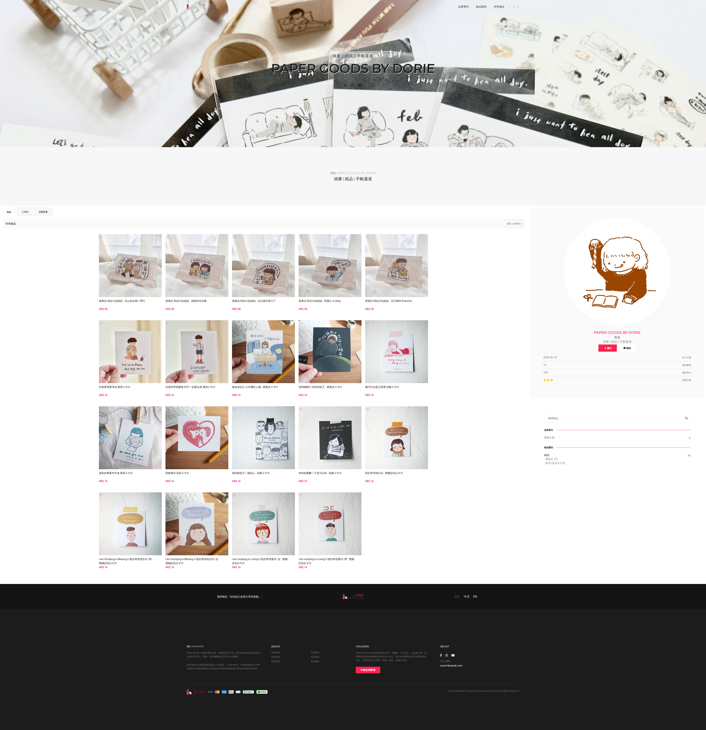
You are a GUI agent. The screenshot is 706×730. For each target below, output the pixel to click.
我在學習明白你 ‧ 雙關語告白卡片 (384, 473)
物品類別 (481, 6)
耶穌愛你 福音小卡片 (177, 473)
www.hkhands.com (451, 665)
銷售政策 (275, 657)
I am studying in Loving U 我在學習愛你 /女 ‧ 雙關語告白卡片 (260, 561)
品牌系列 (463, 6)
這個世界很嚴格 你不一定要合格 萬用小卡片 (190, 387)
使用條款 (275, 652)
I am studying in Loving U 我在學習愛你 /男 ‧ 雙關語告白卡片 (326, 561)
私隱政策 (315, 652)
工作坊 (25, 211)
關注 (609, 348)
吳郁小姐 (549, 437)
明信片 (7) (551, 459)
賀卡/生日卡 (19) (555, 463)
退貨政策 (315, 657)
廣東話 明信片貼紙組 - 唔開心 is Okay (320, 300)
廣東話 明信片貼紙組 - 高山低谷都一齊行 (122, 300)
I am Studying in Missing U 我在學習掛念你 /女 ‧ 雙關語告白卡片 (192, 561)
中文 (467, 596)
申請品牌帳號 (368, 670)
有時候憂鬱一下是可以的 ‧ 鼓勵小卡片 (320, 473)
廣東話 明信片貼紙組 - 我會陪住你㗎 (186, 300)
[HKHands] (196, 6)
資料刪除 (315, 661)
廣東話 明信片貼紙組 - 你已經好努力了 (254, 300)
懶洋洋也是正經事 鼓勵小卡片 (382, 387)
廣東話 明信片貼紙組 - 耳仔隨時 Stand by (388, 300)
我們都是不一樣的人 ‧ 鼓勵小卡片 (251, 473)
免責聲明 (275, 661)
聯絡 (628, 348)
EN (475, 596)
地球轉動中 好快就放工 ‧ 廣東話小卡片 (320, 387)
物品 (9, 212)
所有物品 (499, 6)
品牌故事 (43, 211)
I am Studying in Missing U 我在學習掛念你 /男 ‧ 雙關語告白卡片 (126, 561)
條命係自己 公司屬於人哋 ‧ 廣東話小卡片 (255, 387)
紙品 (546, 455)
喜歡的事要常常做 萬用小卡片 (116, 473)
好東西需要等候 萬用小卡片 (114, 387)
